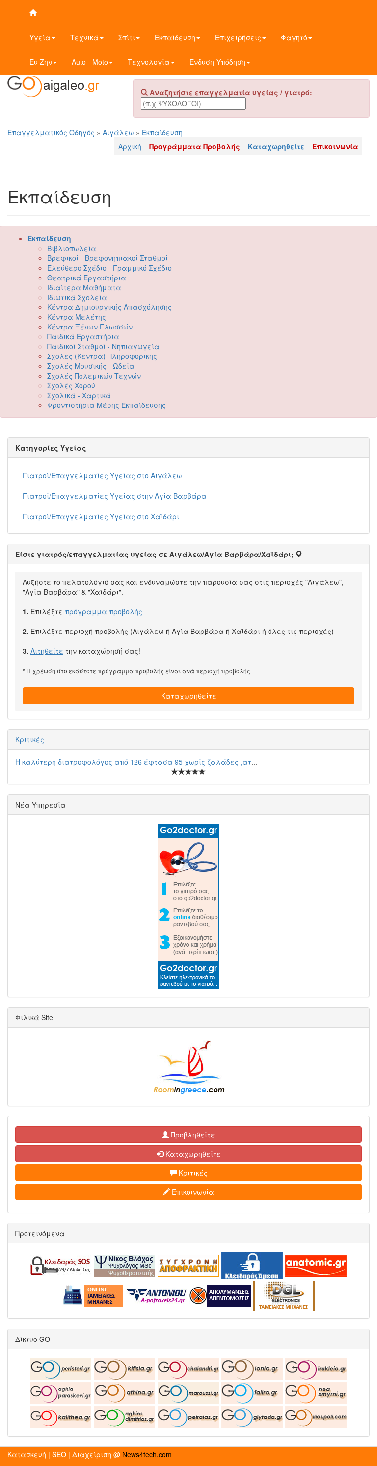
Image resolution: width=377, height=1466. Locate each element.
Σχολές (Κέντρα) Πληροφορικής (102, 356)
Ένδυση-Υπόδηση (217, 62)
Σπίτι (126, 37)
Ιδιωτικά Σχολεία (77, 297)
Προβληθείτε (192, 1134)
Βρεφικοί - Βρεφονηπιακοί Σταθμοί (107, 258)
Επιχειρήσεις (238, 37)
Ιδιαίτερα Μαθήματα (84, 287)
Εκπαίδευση (175, 37)
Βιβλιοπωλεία (71, 248)
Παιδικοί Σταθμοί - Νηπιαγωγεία (103, 346)
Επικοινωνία (192, 1192)
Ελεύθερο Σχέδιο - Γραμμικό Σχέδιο (109, 268)
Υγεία (40, 37)
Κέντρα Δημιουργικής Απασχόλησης (109, 307)
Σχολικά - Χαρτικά (79, 395)
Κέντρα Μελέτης (76, 317)
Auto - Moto (90, 62)
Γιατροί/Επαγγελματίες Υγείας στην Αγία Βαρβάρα (115, 496)
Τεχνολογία (149, 62)
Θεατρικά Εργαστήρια (86, 277)
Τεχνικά (84, 37)
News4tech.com (147, 1454)
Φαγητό (294, 37)
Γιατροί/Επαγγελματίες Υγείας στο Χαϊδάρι (101, 516)
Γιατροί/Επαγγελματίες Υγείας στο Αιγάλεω (102, 475)
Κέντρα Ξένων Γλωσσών (90, 326)
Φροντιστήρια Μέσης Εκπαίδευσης (106, 405)
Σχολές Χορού (71, 385)
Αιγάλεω (118, 132)
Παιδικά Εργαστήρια (83, 336)
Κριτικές (29, 739)
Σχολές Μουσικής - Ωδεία (91, 366)
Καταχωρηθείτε (188, 696)
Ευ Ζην (40, 62)
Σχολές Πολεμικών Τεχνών (94, 375)
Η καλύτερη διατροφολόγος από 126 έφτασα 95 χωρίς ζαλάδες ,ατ (133, 762)
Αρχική (129, 146)
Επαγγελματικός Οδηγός (51, 132)
